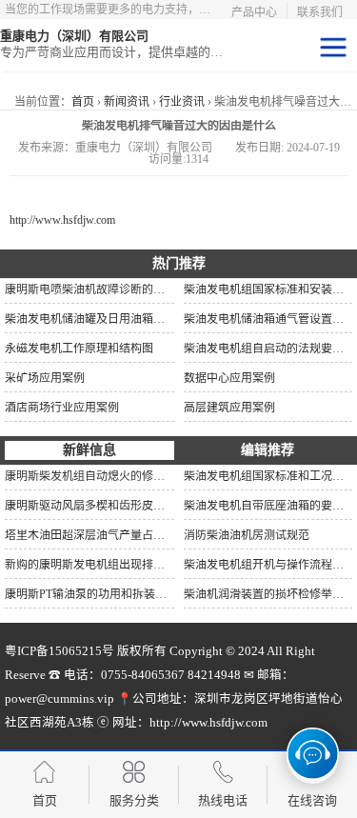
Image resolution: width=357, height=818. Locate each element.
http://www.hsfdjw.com (62, 220)
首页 (82, 102)
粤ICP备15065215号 (59, 651)
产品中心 (254, 12)
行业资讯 (182, 102)
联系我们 (320, 12)
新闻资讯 (126, 102)
